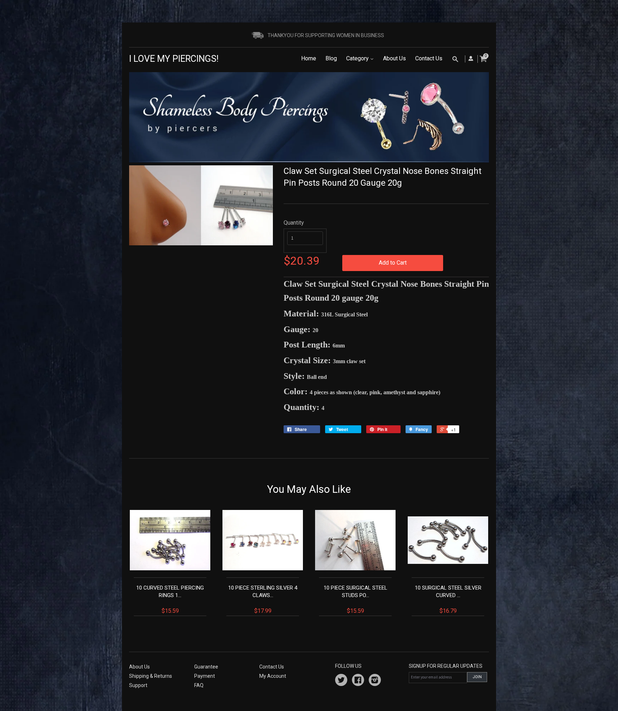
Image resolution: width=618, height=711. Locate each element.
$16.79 (448, 599)
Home (308, 58)
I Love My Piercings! (174, 59)
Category (358, 58)
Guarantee (206, 667)
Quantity (294, 222)
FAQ (198, 685)
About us (139, 667)
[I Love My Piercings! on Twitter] (341, 681)
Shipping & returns (150, 676)
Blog (331, 58)
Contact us (271, 667)
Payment (204, 676)
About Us (394, 58)
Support (138, 685)
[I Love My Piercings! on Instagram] (375, 681)
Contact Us (428, 58)
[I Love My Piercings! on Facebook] (358, 681)
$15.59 (170, 599)
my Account (272, 676)
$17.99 (262, 599)
